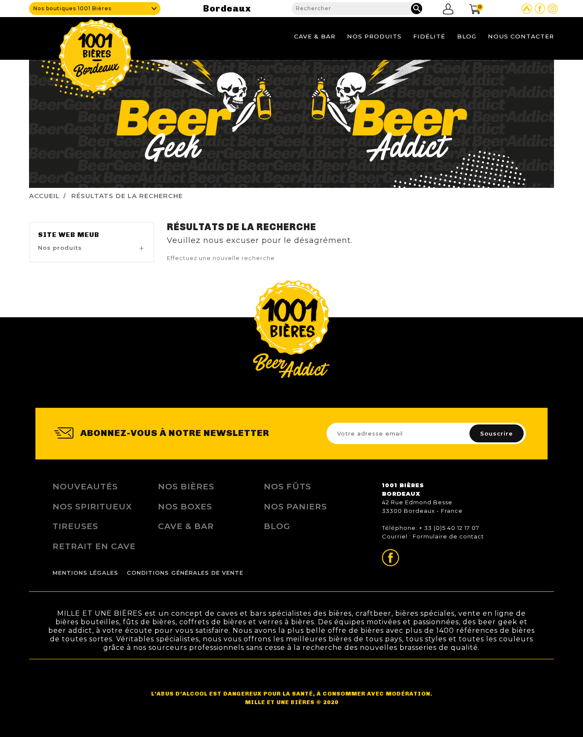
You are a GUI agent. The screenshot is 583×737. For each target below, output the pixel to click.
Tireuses (75, 526)
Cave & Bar (314, 36)
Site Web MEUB (68, 235)
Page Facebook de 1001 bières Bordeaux (540, 8)
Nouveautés (85, 486)
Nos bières (186, 486)
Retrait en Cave (94, 546)
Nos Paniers (295, 506)
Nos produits (374, 36)
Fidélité (429, 36)
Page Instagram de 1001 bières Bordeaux (553, 8)
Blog (466, 36)
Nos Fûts (287, 486)
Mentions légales (85, 573)
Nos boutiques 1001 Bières (72, 8)
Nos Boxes (185, 506)
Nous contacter (521, 36)
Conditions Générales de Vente (185, 573)
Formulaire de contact (448, 536)
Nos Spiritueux (92, 506)
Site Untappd (527, 8)
